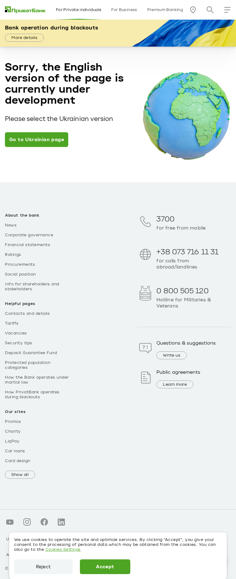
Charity (13, 431)
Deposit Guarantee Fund (31, 352)
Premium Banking (165, 9)
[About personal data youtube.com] (10, 522)
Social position (20, 274)
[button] (227, 10)
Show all (20, 474)
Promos (13, 421)
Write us (171, 355)
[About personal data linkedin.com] (61, 522)
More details (24, 37)
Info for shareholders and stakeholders (32, 286)
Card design (17, 460)
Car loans (15, 451)
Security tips (18, 343)
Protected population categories (27, 365)
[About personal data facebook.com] (44, 522)
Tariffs (12, 323)
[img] (25, 10)
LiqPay (12, 441)
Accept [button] (105, 566)
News (11, 225)
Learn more (175, 384)
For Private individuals (78, 9)
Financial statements (27, 244)
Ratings (13, 254)
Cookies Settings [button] (63, 549)
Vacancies (16, 333)
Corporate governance (29, 235)
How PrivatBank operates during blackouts (32, 395)
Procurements (20, 264)
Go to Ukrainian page (36, 139)
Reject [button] (43, 566)
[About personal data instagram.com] (27, 522)
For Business (124, 9)
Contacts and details (27, 313)
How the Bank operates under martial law (37, 380)
